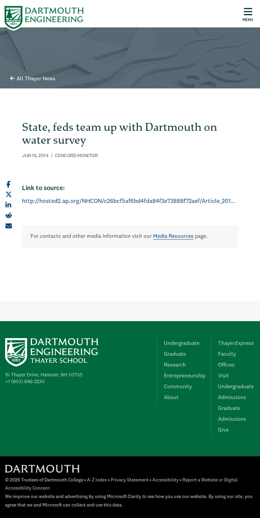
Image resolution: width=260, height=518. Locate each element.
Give (223, 430)
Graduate (175, 354)
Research (175, 365)
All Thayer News (36, 79)
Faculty (227, 354)
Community (178, 387)
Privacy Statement (130, 480)
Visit (223, 376)
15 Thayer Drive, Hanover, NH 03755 (44, 375)
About (171, 397)
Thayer (236, 343)
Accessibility (165, 480)
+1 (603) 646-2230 (25, 381)
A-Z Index (97, 480)
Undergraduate (181, 343)
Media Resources (173, 236)
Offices (226, 365)
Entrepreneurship (184, 376)
